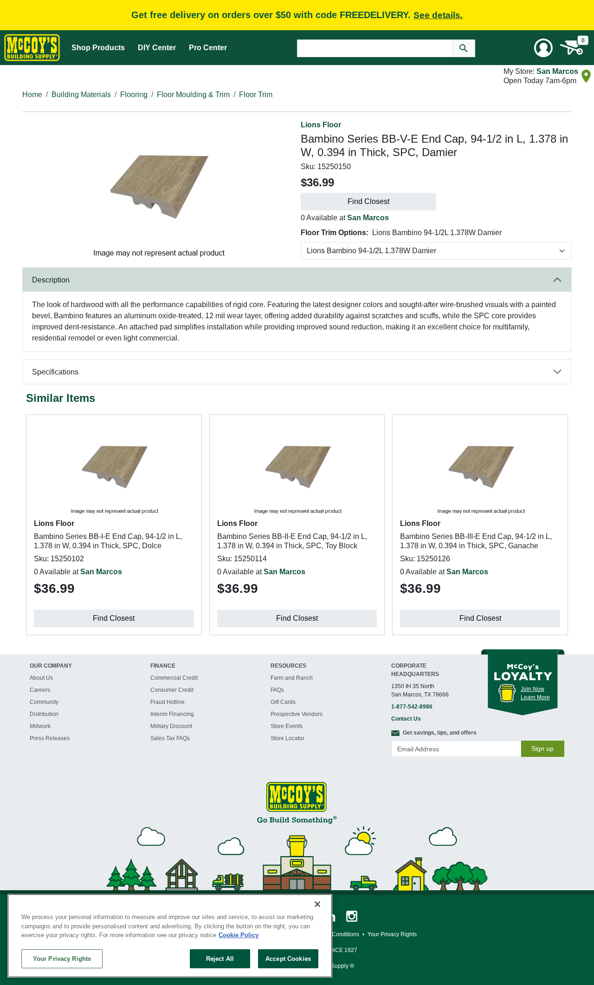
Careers (40, 690)
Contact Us (406, 719)
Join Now (532, 689)
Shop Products (98, 48)
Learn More (535, 697)
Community (44, 702)
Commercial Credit (174, 678)
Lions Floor (321, 125)
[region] (169, 936)
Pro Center (208, 48)
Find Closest (368, 201)
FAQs (277, 690)
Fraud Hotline (167, 702)
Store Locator (287, 738)
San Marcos (557, 71)
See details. (438, 15)
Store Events (287, 726)
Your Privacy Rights (62, 958)
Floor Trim (255, 94)
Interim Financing (172, 714)
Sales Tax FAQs (170, 738)
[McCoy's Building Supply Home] (32, 47)
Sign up (542, 748)
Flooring (134, 94)
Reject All (220, 958)
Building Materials (81, 94)
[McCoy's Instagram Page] (351, 916)
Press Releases (50, 738)
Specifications (55, 372)
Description (51, 280)
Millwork (40, 726)
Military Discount (171, 726)
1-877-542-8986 (412, 706)
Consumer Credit (172, 690)
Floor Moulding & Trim (193, 94)
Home (32, 94)
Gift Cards (283, 702)
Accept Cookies (288, 958)
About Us (41, 678)
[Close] (317, 904)
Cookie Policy (238, 935)
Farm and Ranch (292, 678)
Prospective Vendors (297, 714)
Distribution (44, 714)
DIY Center (157, 48)
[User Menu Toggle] (543, 48)
